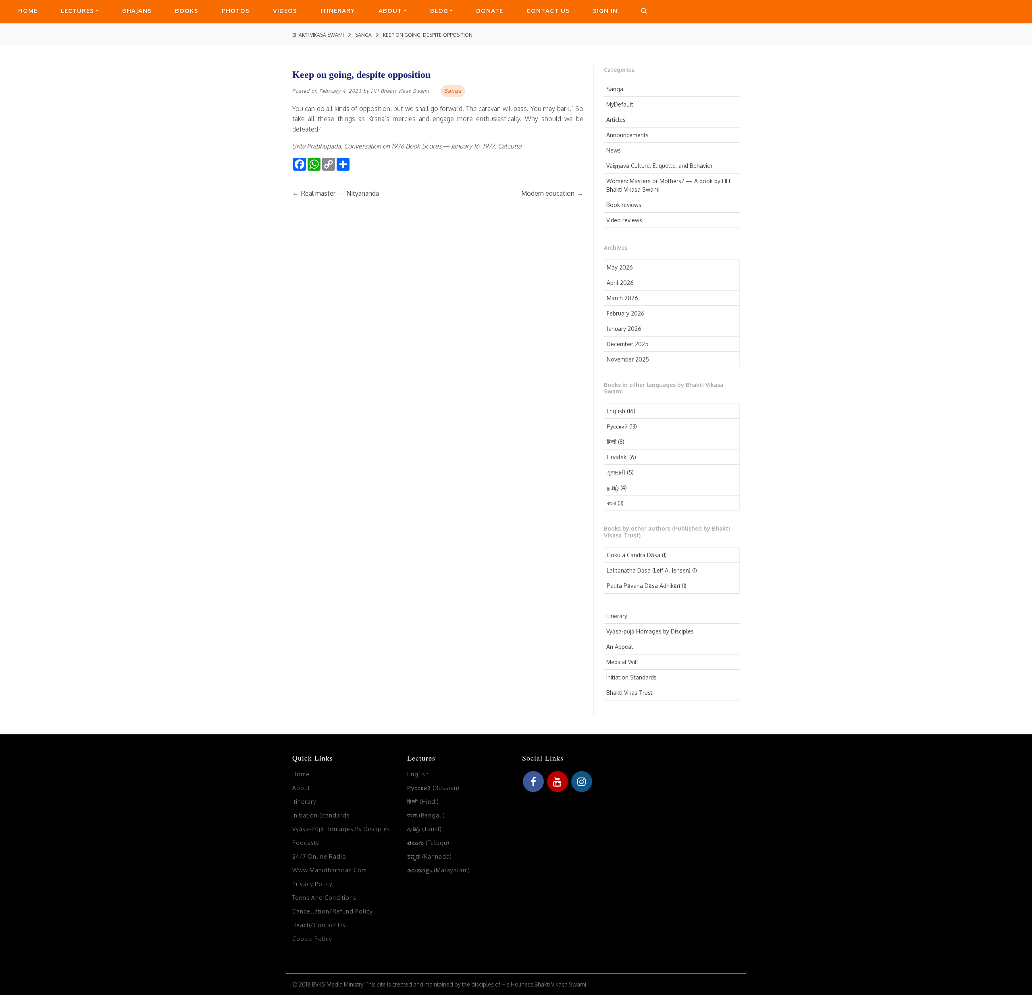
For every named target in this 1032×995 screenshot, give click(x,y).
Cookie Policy (312, 938)
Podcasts (305, 842)
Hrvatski (617, 457)
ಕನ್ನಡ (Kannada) (429, 856)
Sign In (605, 11)
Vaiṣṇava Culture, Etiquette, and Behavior (659, 165)
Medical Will (622, 661)
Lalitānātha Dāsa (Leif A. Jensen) (649, 570)
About (390, 11)
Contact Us (548, 11)
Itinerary (337, 11)
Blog (439, 11)
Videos (285, 11)
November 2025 (628, 359)
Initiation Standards (631, 677)
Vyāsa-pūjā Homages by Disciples (650, 631)
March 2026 (622, 298)
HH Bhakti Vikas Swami (400, 91)
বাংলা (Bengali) (426, 815)
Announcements (627, 135)
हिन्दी (611, 441)
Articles (616, 119)
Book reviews (623, 204)
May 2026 (620, 267)
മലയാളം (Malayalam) (438, 870)
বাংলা (611, 503)
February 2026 (626, 313)
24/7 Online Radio (319, 856)
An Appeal (619, 646)
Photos (236, 11)
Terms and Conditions (324, 897)
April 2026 (620, 282)
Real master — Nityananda (335, 193)
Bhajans (137, 11)
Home (27, 11)
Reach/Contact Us (318, 925)
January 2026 (624, 328)
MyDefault (619, 104)
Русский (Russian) (433, 787)
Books (186, 11)
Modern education (552, 193)
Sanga (614, 89)
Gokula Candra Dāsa (633, 555)
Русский (617, 426)
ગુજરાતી (616, 472)
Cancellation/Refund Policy (332, 911)
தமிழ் (613, 487)
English (616, 411)
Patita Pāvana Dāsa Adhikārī (643, 585)
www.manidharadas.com (329, 870)
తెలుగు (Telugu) (428, 842)
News (613, 150)
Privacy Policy (312, 883)
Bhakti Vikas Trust (629, 692)
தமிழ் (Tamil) (424, 829)
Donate (489, 11)
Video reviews (624, 220)
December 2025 (628, 344)
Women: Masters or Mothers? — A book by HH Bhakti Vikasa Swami (668, 185)
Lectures (77, 11)
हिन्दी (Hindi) (423, 801)
